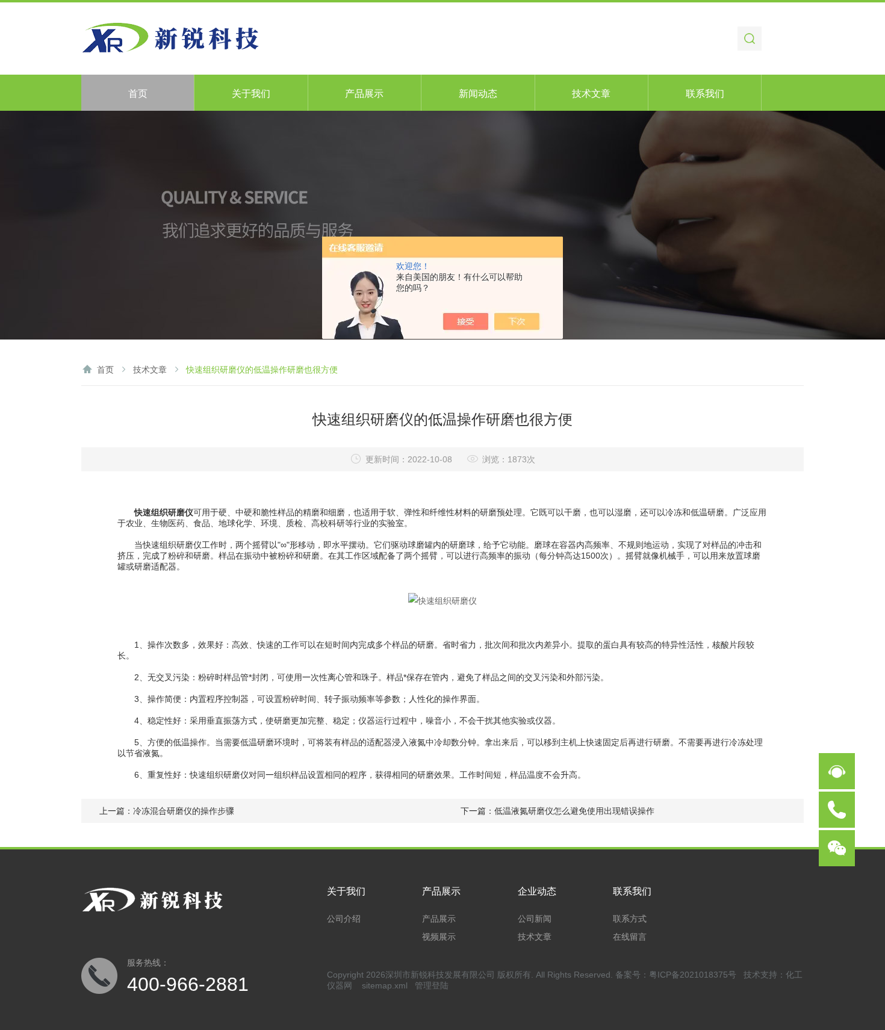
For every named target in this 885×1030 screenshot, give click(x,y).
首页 (138, 93)
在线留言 (630, 937)
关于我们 (251, 93)
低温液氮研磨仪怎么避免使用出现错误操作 (574, 811)
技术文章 (591, 93)
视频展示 (439, 937)
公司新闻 (534, 918)
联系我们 (705, 93)
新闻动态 (478, 93)
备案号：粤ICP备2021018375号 (675, 974)
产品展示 (364, 93)
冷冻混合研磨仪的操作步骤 (183, 811)
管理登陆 (432, 985)
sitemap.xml (385, 985)
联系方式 (630, 918)
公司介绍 (344, 918)
